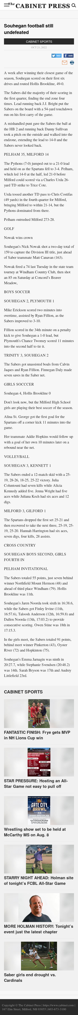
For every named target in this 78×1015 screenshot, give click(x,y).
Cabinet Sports (39, 41)
